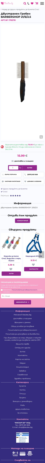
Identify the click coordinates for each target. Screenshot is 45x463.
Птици (22, 394)
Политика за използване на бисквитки (22, 334)
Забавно (22, 371)
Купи (29, 168)
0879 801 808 (24, 425)
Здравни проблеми (22, 379)
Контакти (22, 355)
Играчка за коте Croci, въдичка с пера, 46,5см (11, 258)
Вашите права (22, 344)
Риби (22, 405)
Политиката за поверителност (24, 290)
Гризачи (22, 398)
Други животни (22, 409)
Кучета (22, 386)
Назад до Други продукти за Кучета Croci (20, 9)
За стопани (22, 413)
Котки (23, 390)
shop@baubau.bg (25, 427)
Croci (5, 192)
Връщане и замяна (22, 322)
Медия (22, 363)
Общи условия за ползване (22, 326)
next (41, 254)
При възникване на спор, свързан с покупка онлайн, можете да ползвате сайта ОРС (22, 339)
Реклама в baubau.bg (22, 315)
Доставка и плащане (22, 318)
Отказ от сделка (22, 348)
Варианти (33, 269)
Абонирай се (21, 302)
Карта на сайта (22, 359)
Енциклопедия (22, 367)
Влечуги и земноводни (22, 401)
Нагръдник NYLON (34, 256)
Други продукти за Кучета (15, 189)
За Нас (22, 352)
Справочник (22, 375)
